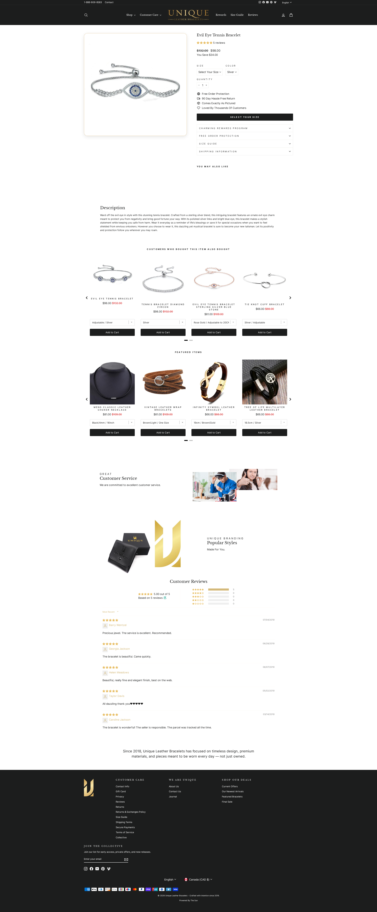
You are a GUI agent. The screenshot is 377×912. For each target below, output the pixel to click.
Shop (129, 14)
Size (200, 65)
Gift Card (121, 791)
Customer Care (149, 14)
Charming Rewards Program (223, 128)
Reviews (253, 14)
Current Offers (230, 786)
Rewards (221, 14)
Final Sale (227, 801)
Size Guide (237, 14)
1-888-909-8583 (93, 2)
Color (231, 65)
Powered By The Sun (188, 900)
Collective (121, 837)
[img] (110, 620)
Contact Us (175, 791)
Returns (120, 806)
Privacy (120, 796)
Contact (109, 2)
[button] (205, 42)
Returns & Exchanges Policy (131, 811)
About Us (174, 786)
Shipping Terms (124, 822)
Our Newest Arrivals (233, 791)
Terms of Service (125, 832)
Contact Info (122, 786)
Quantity (205, 79)
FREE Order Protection (219, 136)
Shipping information (218, 151)
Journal (173, 796)
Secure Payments (125, 827)
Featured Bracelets (232, 796)
